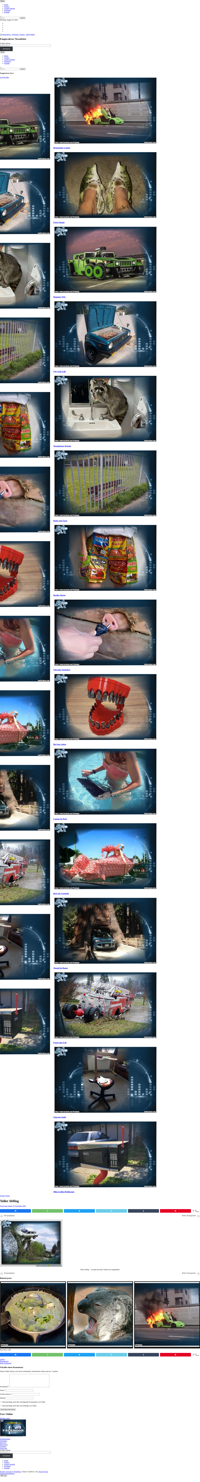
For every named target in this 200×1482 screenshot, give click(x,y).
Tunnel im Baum (97, 968)
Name (2, 1390)
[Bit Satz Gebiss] (142, 740)
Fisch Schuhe (95, 222)
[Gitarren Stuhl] (142, 1113)
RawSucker (4, 1445)
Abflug (2, 1359)
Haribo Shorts (96, 595)
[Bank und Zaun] (142, 517)
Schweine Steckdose (98, 670)
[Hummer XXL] (142, 293)
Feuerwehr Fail (96, 1043)
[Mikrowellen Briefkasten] (142, 1188)
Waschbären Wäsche (99, 446)
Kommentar (4, 1387)
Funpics (6, 7)
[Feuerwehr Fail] (142, 1038)
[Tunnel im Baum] (142, 964)
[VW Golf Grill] (142, 367)
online (5, 1418)
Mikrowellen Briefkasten (100, 1192)
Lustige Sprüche (9, 8)
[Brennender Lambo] (142, 144)
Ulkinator (3, 1446)
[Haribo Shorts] (142, 591)
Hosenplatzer (9, 1216)
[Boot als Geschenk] (142, 889)
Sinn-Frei (3, 1443)
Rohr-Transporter (189, 1216)
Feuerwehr (3, 1448)
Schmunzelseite (5, 1439)
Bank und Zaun (97, 521)
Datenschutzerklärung (7, 1473)
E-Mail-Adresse (5, 43)
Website (2, 1398)
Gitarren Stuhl (96, 1117)
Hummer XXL (96, 297)
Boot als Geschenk (98, 893)
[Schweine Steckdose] (142, 666)
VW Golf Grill (96, 371)
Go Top (4, 1475)
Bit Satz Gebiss (96, 744)
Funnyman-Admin (6, 1206)
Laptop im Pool (97, 819)
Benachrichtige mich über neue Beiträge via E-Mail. (19, 1406)
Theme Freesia (43, 1472)
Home (6, 5)
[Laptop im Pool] (142, 815)
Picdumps (7, 10)
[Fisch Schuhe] (142, 218)
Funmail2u (3, 1441)
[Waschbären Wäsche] (142, 442)
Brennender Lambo (98, 148)
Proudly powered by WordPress (10, 1472)
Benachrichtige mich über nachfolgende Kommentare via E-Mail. (23, 1402)
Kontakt (6, 12)
